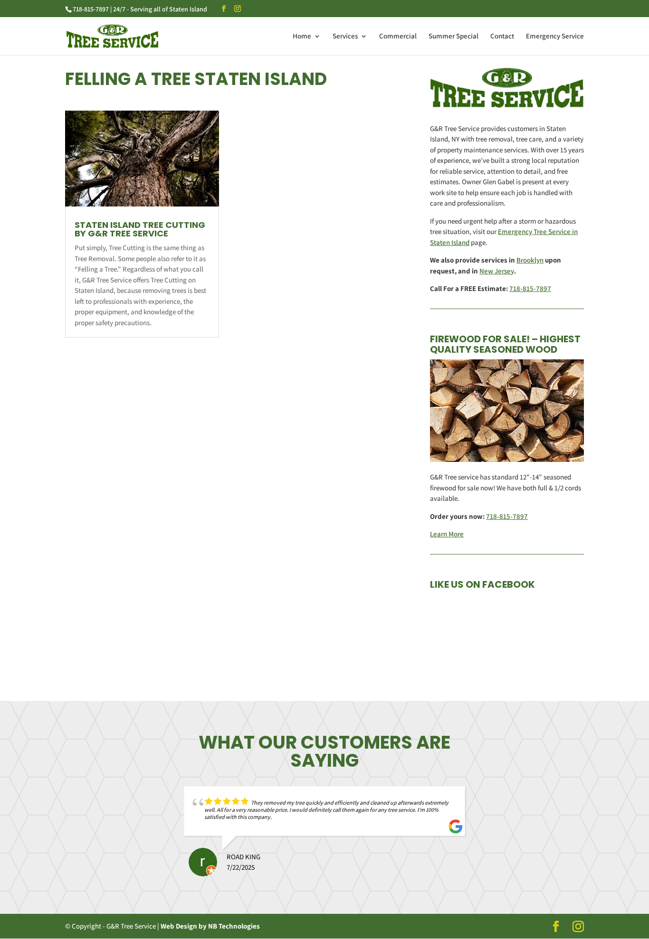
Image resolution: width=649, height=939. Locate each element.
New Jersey (496, 270)
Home (302, 36)
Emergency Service (555, 36)
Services (345, 36)
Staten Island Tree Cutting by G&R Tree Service (140, 229)
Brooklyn (530, 259)
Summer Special (453, 36)
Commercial (398, 36)
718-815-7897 (530, 288)
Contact (502, 36)
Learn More (447, 533)
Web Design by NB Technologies (210, 925)
